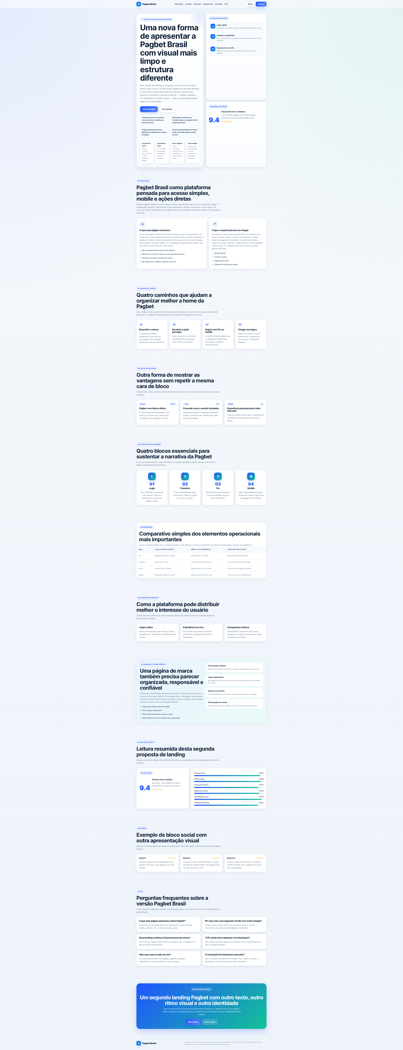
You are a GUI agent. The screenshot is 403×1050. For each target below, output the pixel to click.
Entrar (250, 4)
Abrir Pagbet (193, 1022)
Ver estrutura (167, 109)
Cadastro (261, 4)
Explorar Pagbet (149, 109)
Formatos (197, 4)
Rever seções (210, 1022)
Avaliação (218, 4)
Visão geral (179, 4)
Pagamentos (208, 4)
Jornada (188, 4)
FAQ (226, 4)
